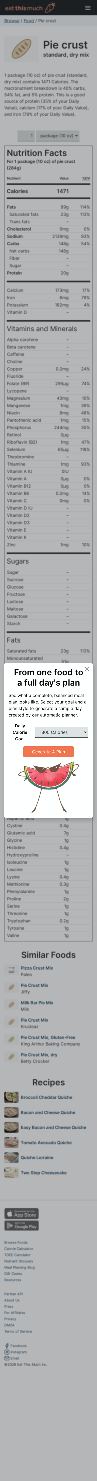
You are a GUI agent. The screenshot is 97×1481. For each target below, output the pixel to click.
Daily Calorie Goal (20, 732)
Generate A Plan (48, 751)
